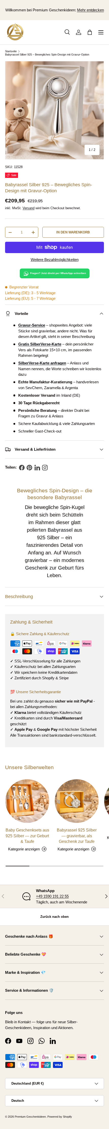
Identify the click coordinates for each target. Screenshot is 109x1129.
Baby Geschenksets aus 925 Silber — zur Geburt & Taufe (27, 836)
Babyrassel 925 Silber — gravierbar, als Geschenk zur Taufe (77, 836)
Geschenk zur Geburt (49, 568)
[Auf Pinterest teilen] (29, 467)
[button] (89, 32)
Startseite (11, 51)
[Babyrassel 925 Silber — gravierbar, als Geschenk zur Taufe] (77, 801)
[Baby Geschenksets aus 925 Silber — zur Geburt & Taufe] (27, 801)
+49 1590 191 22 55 (52, 896)
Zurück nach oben (54, 917)
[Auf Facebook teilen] (22, 467)
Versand (28, 208)
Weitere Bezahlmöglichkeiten (55, 259)
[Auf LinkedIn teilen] (37, 467)
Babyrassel (60, 530)
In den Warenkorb (73, 232)
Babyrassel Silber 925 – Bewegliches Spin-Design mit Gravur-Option (47, 54)
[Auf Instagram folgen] (45, 467)
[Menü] (100, 32)
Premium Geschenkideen (54, 10)
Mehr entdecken (90, 10)
